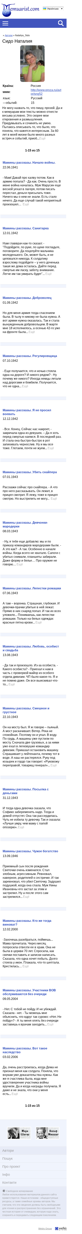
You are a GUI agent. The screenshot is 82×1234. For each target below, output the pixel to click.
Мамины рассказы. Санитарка (26, 228)
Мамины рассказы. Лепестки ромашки (32, 588)
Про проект (11, 1166)
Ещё (42, 138)
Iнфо (6, 1174)
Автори (9, 35)
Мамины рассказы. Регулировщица (30, 356)
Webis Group (45, 1228)
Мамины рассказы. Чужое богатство (30, 851)
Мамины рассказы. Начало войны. (29, 162)
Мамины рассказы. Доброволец (27, 297)
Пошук (7, 1158)
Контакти (9, 1182)
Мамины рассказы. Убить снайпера (30, 472)
